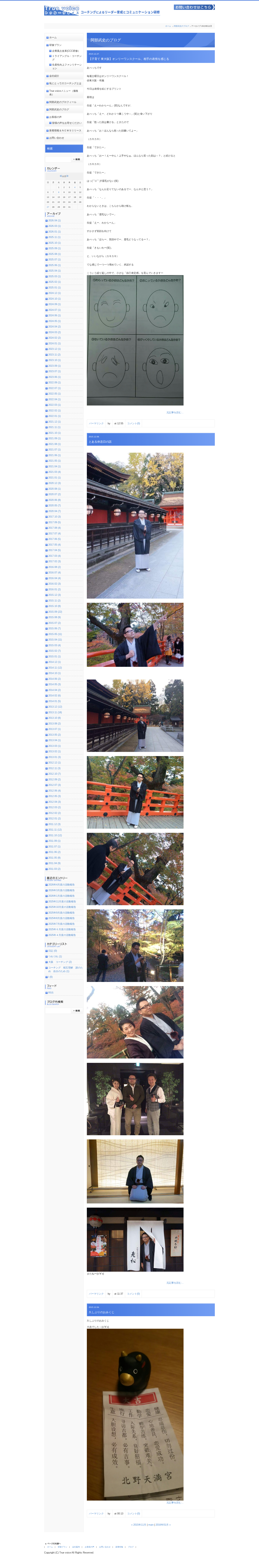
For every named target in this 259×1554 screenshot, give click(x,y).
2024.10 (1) (54, 298)
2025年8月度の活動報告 (61, 918)
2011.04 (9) (54, 863)
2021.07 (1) (54, 449)
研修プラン (55, 45)
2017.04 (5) (54, 550)
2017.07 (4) (54, 533)
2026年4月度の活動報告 (61, 884)
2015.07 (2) (54, 623)
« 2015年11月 (138, 1524)
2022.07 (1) (54, 388)
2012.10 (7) (54, 773)
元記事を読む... (175, 412)
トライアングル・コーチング (67, 58)
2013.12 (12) (55, 706)
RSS (50, 992)
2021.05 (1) (54, 460)
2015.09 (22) (55, 611)
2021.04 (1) (54, 466)
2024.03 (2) (54, 332)
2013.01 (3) (54, 757)
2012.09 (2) (54, 779)
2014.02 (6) (54, 695)
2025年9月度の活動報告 (61, 912)
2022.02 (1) (54, 410)
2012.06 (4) (54, 790)
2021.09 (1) (54, 438)
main (151, 1524)
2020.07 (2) (54, 494)
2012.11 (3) (54, 768)
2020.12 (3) (54, 483)
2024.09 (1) (54, 304)
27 (48, 207)
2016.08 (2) (54, 567)
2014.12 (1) (54, 662)
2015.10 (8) (54, 606)
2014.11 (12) (55, 667)
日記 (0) (52, 950)
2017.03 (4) (54, 555)
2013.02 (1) (54, 751)
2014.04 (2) (54, 690)
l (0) (50, 976)
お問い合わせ (56, 137)
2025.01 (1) (54, 287)
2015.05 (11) (55, 634)
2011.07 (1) (54, 846)
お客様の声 (55, 117)
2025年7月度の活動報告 (61, 923)
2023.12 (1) (54, 349)
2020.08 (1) (54, 488)
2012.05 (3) (54, 796)
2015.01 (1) (54, 656)
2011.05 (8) (54, 857)
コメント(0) (133, 423)
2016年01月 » (163, 1524)
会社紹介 (54, 75)
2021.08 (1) (54, 444)
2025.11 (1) (54, 237)
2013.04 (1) (54, 740)
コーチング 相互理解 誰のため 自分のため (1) (65, 969)
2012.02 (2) (54, 813)
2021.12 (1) (54, 421)
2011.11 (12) (55, 829)
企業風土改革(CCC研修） (66, 50)
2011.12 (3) (54, 824)
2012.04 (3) (54, 801)
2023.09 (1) (54, 365)
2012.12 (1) (54, 762)
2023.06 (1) (54, 377)
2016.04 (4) (54, 578)
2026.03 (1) (54, 226)
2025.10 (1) (54, 242)
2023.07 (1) (54, 371)
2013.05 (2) (54, 734)
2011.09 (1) (54, 840)
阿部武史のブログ (181, 26)
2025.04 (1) (54, 270)
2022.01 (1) (54, 416)
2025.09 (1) (54, 248)
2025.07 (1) (54, 259)
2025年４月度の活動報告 (62, 935)
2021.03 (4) (54, 472)
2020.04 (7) (54, 511)
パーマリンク (96, 423)
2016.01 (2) (54, 589)
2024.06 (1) (54, 315)
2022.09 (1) (54, 382)
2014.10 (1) (54, 673)
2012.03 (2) (54, 807)
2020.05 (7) (54, 505)
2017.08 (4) (54, 527)
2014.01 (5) (54, 701)
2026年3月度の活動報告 (61, 890)
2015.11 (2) (54, 600)
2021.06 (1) (54, 455)
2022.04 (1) (54, 399)
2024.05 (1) (54, 321)
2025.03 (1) (54, 276)
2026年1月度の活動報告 (61, 895)
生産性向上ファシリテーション (67, 66)
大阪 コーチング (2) (60, 962)
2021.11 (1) (54, 427)
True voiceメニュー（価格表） (63, 92)
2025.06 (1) (54, 265)
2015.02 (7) (54, 650)
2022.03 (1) (54, 404)
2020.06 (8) (54, 500)
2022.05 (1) (54, 393)
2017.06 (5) (54, 539)
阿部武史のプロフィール (62, 102)
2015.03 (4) (54, 645)
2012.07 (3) (54, 785)
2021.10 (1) (54, 432)
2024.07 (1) (54, 309)
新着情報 (119, 1547)
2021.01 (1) (54, 477)
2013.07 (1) (54, 729)
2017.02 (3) (54, 561)
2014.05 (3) (54, 684)
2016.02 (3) (54, 583)
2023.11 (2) (54, 354)
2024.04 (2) (54, 326)
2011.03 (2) (54, 868)
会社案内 (76, 1547)
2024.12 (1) (54, 293)
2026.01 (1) (54, 231)
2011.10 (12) (55, 835)
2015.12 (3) (54, 594)
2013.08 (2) (54, 723)
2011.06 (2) (54, 852)
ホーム (168, 26)
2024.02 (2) (54, 337)
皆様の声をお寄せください (67, 122)
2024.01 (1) (54, 343)
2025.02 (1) (54, 281)
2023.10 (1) (54, 360)
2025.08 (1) (54, 254)
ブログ (131, 1547)
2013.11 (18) (55, 712)
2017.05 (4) (54, 544)
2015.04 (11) (55, 639)
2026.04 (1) (54, 220)
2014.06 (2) (54, 678)
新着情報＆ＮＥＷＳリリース (65, 130)
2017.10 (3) (54, 516)
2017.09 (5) (54, 522)
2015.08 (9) (54, 617)
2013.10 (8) (54, 717)
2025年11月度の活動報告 (62, 901)
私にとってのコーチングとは (65, 83)
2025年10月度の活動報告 (62, 907)
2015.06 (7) (54, 628)
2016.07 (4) (54, 572)
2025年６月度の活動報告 (62, 929)
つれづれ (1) (55, 956)
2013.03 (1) (54, 746)
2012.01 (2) (54, 818)
